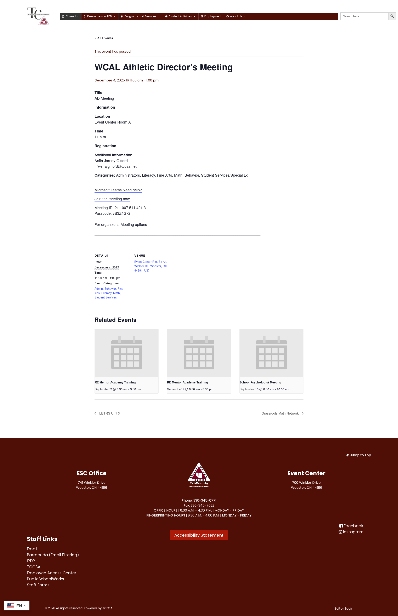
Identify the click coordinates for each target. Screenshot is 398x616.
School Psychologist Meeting (260, 382)
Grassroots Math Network (281, 413)
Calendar (72, 16)
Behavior (110, 288)
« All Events (104, 38)
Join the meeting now (112, 198)
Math (116, 293)
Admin (99, 288)
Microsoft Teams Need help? (118, 189)
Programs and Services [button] (140, 16)
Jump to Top (360, 455)
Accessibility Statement (198, 535)
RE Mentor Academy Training (115, 382)
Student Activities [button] (180, 16)
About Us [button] (236, 16)
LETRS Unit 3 (109, 413)
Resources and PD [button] (99, 16)
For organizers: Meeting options (121, 224)
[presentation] (126, 353)
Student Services (106, 297)
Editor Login (344, 608)
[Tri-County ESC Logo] (199, 475)
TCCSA (107, 608)
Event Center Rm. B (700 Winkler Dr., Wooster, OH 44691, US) (150, 265)
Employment (212, 16)
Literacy (106, 293)
